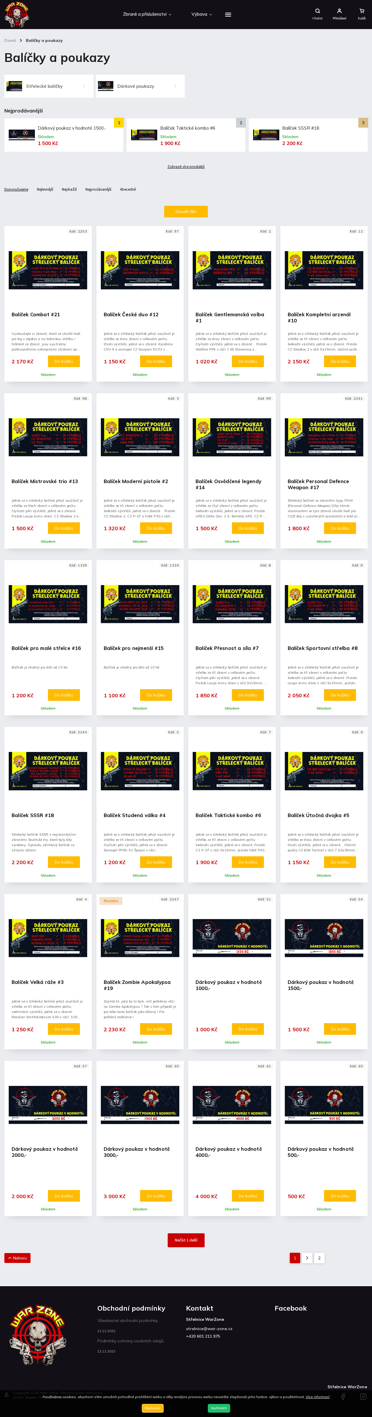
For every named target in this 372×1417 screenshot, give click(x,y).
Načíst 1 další (186, 1240)
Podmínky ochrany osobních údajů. (130, 1340)
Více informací (318, 1397)
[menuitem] (147, 14)
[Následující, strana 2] (307, 1258)
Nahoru (20, 1258)
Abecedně (128, 189)
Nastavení (152, 1408)
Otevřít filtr (186, 211)
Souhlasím (219, 1408)
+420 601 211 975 (203, 1336)
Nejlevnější (45, 189)
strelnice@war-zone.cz (209, 1328)
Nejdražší (69, 189)
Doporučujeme (16, 189)
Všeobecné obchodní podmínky (127, 1320)
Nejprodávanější (98, 189)
